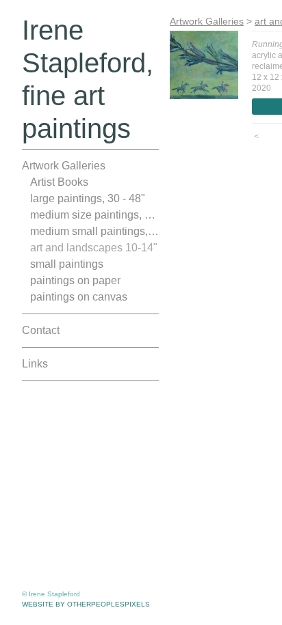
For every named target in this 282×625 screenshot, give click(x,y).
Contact (41, 330)
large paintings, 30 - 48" (87, 198)
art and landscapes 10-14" (93, 247)
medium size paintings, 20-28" (94, 215)
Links (35, 364)
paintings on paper (75, 280)
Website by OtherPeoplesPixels (86, 604)
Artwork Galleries (63, 165)
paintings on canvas (78, 297)
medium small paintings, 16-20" (94, 231)
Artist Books (59, 182)
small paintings (66, 264)
